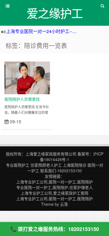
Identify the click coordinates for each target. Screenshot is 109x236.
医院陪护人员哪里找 (22, 99)
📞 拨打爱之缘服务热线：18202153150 (54, 229)
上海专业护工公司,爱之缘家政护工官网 (54, 193)
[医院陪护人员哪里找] (27, 77)
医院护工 (15, 65)
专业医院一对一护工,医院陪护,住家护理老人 (54, 187)
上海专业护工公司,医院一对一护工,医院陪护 (54, 182)
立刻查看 (40, 121)
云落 (64, 204)
